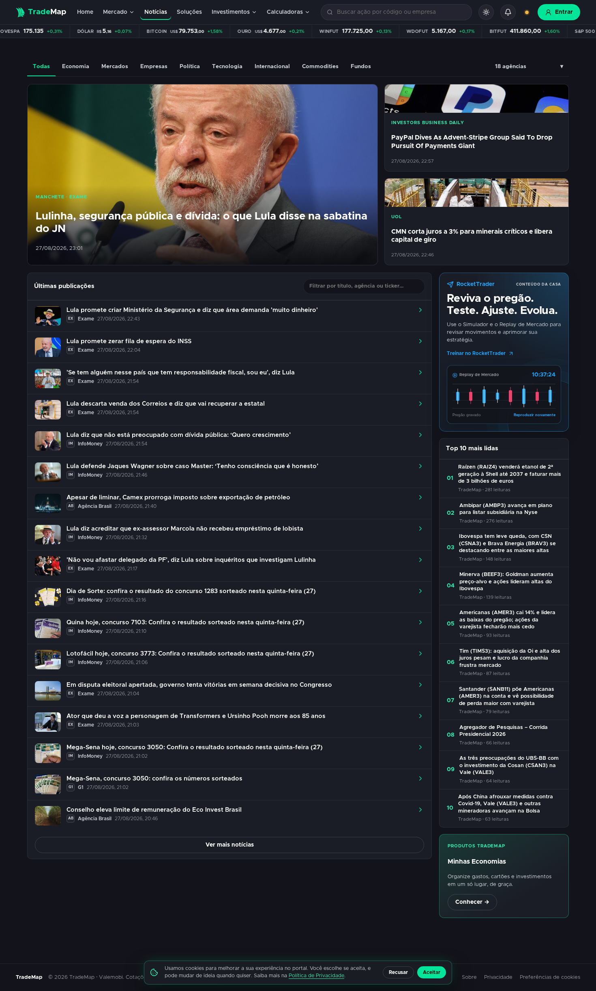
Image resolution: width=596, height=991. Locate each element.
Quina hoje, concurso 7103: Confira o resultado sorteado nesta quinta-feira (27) (185, 622)
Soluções (189, 12)
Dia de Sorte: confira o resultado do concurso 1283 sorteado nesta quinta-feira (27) (191, 591)
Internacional (272, 66)
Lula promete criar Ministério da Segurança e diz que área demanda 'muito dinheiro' (192, 310)
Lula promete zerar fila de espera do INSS (128, 341)
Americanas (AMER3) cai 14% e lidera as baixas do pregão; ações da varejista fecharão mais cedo (507, 620)
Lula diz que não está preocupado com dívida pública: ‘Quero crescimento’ (178, 435)
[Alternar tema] (486, 12)
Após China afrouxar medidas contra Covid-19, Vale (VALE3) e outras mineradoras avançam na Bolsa (505, 804)
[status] (526, 12)
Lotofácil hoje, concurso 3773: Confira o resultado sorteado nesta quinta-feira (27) (190, 654)
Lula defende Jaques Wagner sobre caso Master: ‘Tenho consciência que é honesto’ (192, 466)
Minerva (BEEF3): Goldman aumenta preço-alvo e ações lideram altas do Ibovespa (506, 581)
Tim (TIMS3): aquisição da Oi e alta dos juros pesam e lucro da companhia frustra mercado (509, 658)
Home (85, 12)
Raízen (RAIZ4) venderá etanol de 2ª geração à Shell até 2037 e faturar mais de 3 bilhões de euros (509, 474)
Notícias (155, 12)
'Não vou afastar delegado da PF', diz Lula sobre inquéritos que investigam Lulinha (191, 560)
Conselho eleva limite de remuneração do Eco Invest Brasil (154, 810)
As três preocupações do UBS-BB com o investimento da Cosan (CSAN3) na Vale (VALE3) (509, 765)
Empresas (153, 66)
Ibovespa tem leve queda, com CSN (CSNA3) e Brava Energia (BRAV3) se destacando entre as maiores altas (507, 543)
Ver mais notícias (230, 845)
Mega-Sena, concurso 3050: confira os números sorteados (154, 779)
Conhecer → (472, 902)
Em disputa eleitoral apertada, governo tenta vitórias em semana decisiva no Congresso (199, 685)
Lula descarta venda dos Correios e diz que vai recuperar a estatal (165, 404)
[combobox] (401, 12)
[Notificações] (508, 12)
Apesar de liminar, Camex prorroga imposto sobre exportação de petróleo (178, 497)
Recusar (398, 972)
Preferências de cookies (550, 977)
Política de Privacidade (316, 975)
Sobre (469, 977)
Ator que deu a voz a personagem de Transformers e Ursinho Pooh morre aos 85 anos (196, 716)
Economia (75, 66)
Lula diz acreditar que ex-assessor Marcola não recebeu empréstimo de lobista (184, 529)
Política (190, 66)
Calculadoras (285, 12)
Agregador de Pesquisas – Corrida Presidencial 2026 (503, 731)
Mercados (114, 66)
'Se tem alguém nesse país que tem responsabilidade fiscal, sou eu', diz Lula (180, 373)
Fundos (361, 66)
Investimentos (231, 12)
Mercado (115, 12)
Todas (41, 66)
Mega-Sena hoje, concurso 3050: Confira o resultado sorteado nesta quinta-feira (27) (194, 747)
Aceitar (431, 972)
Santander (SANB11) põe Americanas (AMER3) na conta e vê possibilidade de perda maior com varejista (506, 696)
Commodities (320, 66)
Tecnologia (227, 66)
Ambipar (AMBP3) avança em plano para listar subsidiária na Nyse (505, 509)
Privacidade (498, 977)
